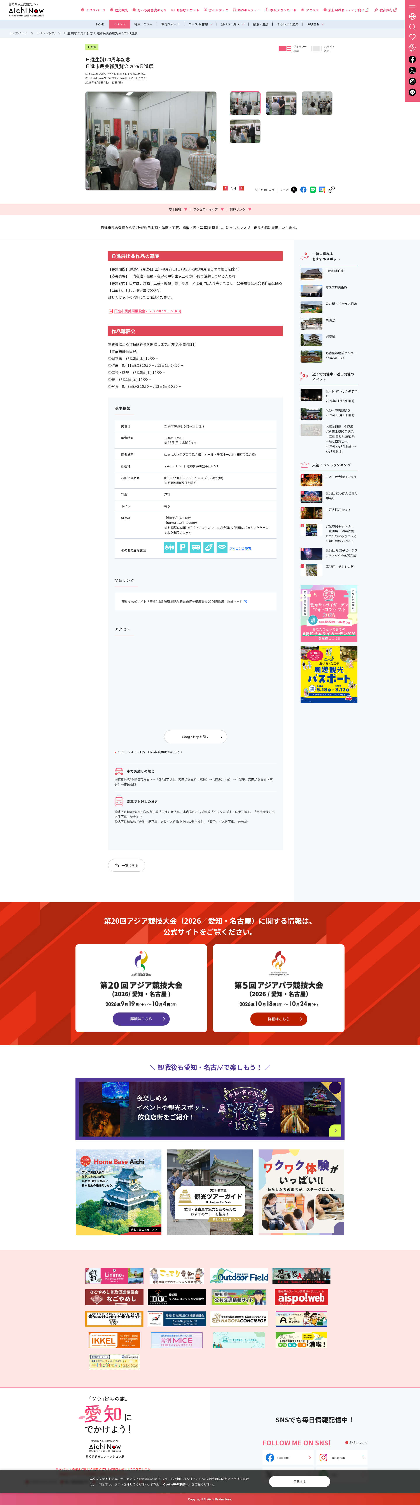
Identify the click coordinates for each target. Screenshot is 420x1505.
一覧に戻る (130, 865)
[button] (88, 141)
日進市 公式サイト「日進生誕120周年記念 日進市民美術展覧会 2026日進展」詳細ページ (182, 601)
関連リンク (240, 209)
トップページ (18, 33)
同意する (300, 1481)
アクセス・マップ (208, 209)
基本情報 (178, 209)
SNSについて (359, 1442)
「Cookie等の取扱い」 (175, 1484)
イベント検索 (45, 33)
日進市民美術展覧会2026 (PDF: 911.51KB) (147, 310)
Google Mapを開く (195, 736)
